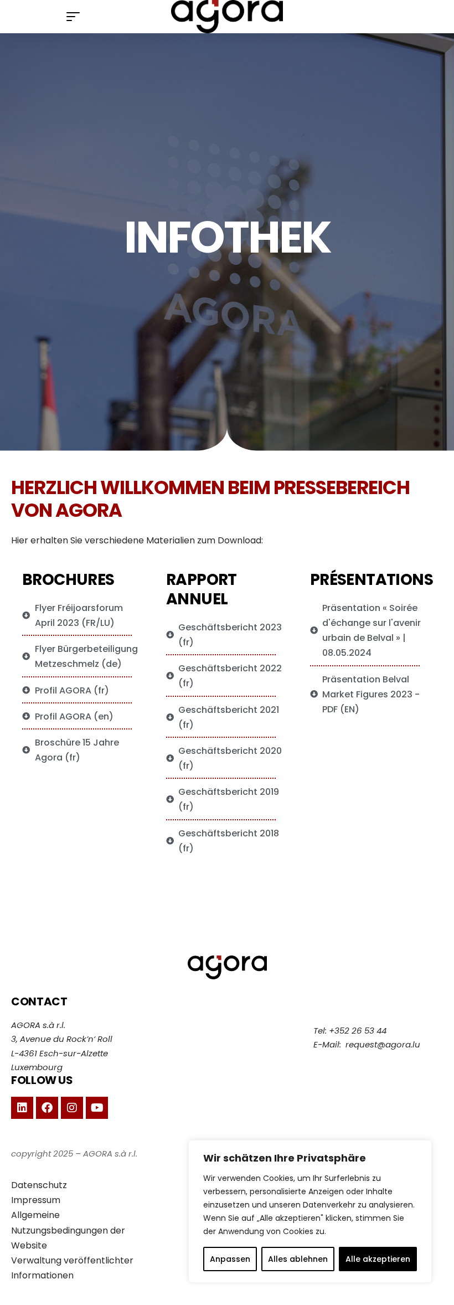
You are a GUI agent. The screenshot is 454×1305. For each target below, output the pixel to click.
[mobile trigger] (75, 16)
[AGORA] (226, 16)
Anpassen (230, 1259)
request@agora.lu (382, 1044)
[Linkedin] (22, 1108)
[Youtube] (97, 1108)
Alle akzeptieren (377, 1259)
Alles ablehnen (298, 1259)
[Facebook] (47, 1108)
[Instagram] (72, 1108)
